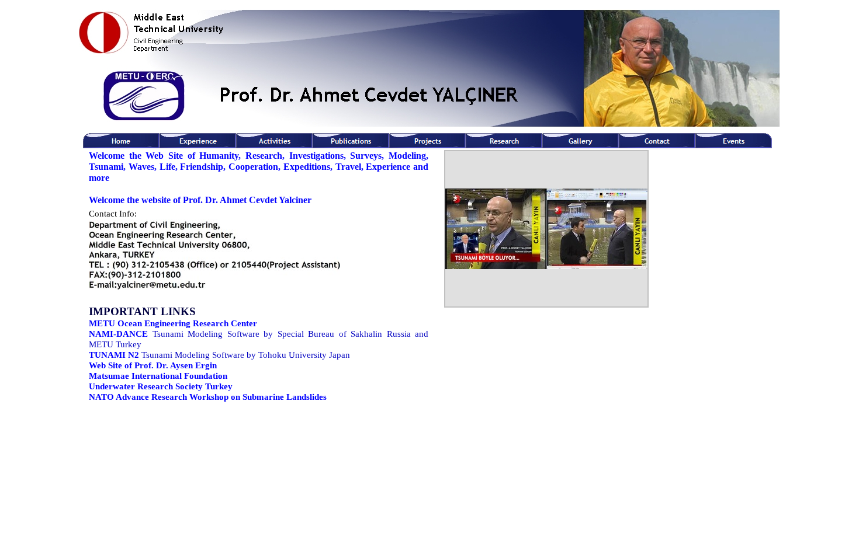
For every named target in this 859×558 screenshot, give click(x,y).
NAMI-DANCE (118, 334)
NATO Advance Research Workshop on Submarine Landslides (208, 397)
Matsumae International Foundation (158, 376)
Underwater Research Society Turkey (161, 386)
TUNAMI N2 (114, 355)
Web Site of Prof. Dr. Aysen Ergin (153, 365)
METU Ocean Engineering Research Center (173, 323)
